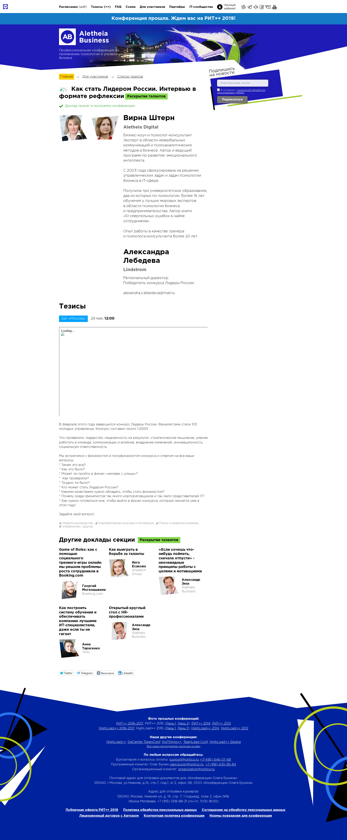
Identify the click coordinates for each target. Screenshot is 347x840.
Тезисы (97, 7)
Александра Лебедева (146, 256)
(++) (107, 7)
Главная (66, 76)
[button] (66, 673)
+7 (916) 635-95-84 (220, 764)
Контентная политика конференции (174, 815)
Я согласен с (241, 91)
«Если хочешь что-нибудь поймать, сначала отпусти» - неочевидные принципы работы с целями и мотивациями (180, 560)
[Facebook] (262, 7)
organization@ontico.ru (196, 769)
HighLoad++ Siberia (225, 742)
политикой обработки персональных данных (241, 91)
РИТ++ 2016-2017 (129, 723)
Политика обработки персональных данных (160, 810)
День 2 (183, 723)
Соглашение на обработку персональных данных (243, 810)
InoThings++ (172, 742)
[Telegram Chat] (250, 7)
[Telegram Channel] (256, 7)
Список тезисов (130, 76)
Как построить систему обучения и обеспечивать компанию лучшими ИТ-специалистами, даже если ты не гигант (77, 621)
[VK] (268, 7)
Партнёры (177, 7)
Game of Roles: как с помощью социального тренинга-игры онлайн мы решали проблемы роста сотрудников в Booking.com (80, 562)
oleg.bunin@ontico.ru (187, 764)
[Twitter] (278, 7)
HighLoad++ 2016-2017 (116, 728)
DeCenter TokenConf (144, 742)
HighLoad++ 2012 (234, 728)
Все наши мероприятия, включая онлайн (173, 746)
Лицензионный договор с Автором (109, 815)
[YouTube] (274, 7)
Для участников (152, 7)
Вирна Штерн (149, 118)
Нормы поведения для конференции (240, 815)
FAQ (118, 7)
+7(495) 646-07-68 (215, 759)
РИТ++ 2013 (221, 723)
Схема (131, 7)
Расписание (68, 7)
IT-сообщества (201, 7)
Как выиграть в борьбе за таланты (126, 552)
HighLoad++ (116, 742)
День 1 (171, 723)
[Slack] (243, 7)
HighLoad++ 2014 (205, 728)
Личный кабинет (230, 7)
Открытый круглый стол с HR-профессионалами (127, 612)
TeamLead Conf (195, 742)
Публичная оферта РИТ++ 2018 (92, 810)
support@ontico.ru (184, 759)
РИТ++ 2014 (201, 723)
